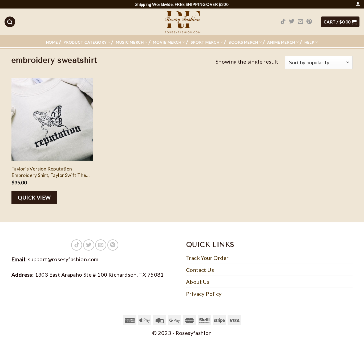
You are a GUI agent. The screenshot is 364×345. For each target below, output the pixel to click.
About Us (197, 282)
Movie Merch (167, 42)
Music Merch (130, 42)
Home (52, 42)
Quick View (34, 197)
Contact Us (200, 270)
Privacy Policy (204, 293)
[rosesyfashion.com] (182, 22)
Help (309, 42)
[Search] (10, 21)
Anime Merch (281, 42)
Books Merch (243, 42)
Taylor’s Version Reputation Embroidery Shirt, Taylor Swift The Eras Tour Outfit (48, 172)
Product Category (85, 42)
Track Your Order (207, 258)
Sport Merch (205, 42)
